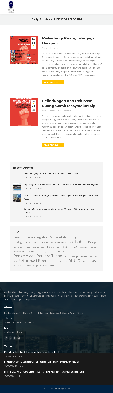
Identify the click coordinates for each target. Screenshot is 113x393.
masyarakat (19, 251)
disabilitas (81, 241)
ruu (64, 261)
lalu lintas (69, 246)
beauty (69, 238)
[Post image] (17, 176)
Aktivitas (45, 48)
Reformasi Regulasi (35, 260)
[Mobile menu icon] (107, 7)
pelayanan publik (48, 252)
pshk (15, 261)
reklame (58, 261)
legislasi (93, 247)
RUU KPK (17, 265)
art (23, 238)
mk (26, 252)
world (53, 265)
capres (53, 243)
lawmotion (84, 247)
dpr (94, 242)
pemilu (60, 251)
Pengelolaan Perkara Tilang (38, 256)
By (54, 48)
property (93, 257)
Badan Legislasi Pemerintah (45, 237)
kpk (52, 247)
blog (79, 238)
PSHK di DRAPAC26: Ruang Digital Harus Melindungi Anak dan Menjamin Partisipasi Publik (60, 197)
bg (75, 237)
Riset (60, 110)
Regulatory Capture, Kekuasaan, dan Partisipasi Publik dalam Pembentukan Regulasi (60, 184)
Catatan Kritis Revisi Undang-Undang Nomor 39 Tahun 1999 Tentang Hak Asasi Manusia (58, 211)
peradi (66, 256)
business (44, 242)
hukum (27, 247)
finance (16, 247)
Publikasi (53, 110)
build (35, 243)
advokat (17, 237)
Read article (51, 82)
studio (42, 266)
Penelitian (45, 110)
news (32, 251)
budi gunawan (23, 242)
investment (35, 247)
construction (64, 242)
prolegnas (82, 256)
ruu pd (35, 266)
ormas (38, 252)
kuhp (57, 247)
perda (72, 257)
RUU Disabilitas (82, 260)
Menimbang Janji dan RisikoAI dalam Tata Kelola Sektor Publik (51, 173)
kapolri (45, 247)
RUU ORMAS (27, 266)
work (47, 266)
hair (21, 247)
